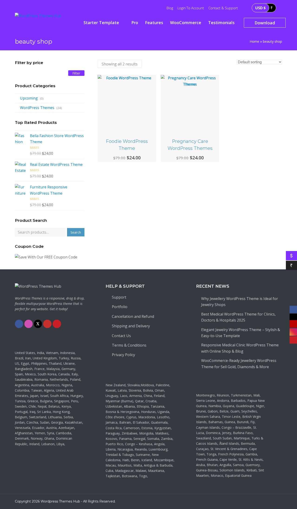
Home (254, 41)
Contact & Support (223, 8)
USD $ (260, 7)
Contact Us (121, 335)
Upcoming (29, 98)
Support (119, 297)
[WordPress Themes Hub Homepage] (38, 286)
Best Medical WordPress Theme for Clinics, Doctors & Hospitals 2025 (238, 317)
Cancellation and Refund (133, 316)
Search (76, 232)
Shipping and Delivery (131, 326)
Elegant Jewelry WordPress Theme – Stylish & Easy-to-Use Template (240, 332)
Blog (170, 8)
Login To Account (191, 8)
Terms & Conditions (129, 345)
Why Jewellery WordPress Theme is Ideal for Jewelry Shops (239, 301)
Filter (76, 73)
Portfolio (119, 306)
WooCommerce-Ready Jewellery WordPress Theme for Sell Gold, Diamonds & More (238, 363)
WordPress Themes (37, 107)
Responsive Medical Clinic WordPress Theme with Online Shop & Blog (240, 348)
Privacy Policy (123, 354)
